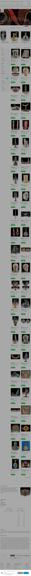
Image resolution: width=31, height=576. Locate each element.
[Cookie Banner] (15, 573)
